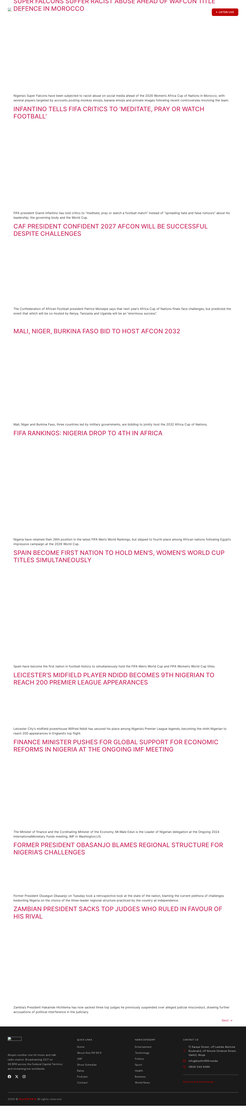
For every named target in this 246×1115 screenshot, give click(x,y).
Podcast (111, 12)
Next (227, 1020)
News (140, 12)
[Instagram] (24, 1076)
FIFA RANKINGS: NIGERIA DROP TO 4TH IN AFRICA (87, 433)
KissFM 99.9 (27, 1099)
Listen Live (226, 12)
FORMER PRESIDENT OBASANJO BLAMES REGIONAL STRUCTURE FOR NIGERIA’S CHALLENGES (118, 848)
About (63, 12)
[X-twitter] (16, 1076)
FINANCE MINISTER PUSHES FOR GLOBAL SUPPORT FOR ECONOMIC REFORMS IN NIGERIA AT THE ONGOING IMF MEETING (116, 745)
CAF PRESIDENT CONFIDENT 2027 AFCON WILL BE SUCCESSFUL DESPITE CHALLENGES (110, 230)
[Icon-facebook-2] (186, 12)
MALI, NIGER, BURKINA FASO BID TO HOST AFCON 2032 (96, 331)
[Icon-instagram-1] (205, 12)
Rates (126, 12)
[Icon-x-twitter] (195, 12)
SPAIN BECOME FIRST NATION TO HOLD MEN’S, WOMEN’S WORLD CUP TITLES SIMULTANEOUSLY (118, 556)
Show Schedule (89, 12)
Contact (160, 12)
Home (50, 12)
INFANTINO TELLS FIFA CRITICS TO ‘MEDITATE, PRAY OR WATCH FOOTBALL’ (108, 112)
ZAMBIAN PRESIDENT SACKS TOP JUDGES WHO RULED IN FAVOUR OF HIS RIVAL (117, 912)
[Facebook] (9, 1076)
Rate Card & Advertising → (199, 1081)
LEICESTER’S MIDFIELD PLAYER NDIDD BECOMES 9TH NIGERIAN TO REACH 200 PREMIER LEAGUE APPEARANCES (113, 678)
